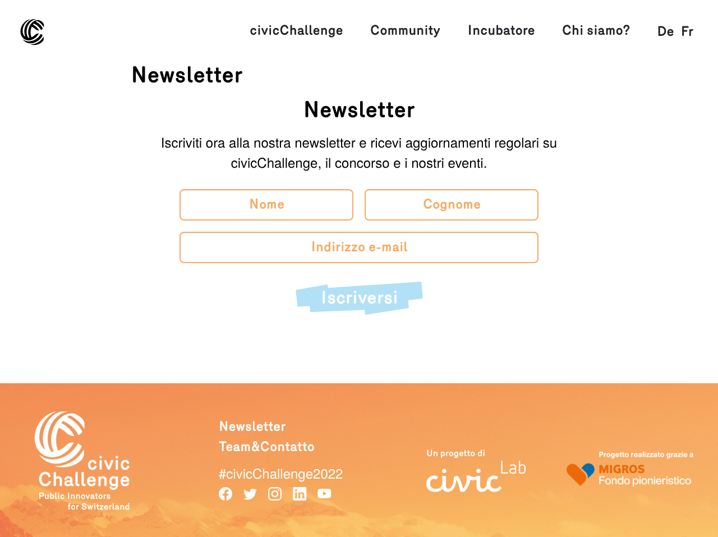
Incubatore (501, 30)
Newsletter (252, 427)
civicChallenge (296, 30)
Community (405, 30)
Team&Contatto (267, 447)
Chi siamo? (596, 30)
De (665, 32)
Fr (687, 32)
